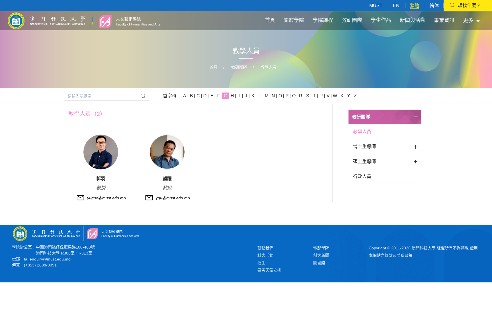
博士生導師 (364, 146)
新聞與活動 (412, 20)
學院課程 (323, 20)
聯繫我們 (265, 248)
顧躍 (167, 178)
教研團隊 (352, 20)
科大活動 (265, 255)
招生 (261, 262)
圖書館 (319, 262)
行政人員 (362, 176)
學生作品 (381, 20)
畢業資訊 (444, 20)
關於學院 (294, 20)
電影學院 (321, 248)
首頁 (270, 20)
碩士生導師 (364, 161)
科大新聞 (321, 255)
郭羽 (100, 178)
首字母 (170, 95)
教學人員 (269, 67)
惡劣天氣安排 (269, 270)
